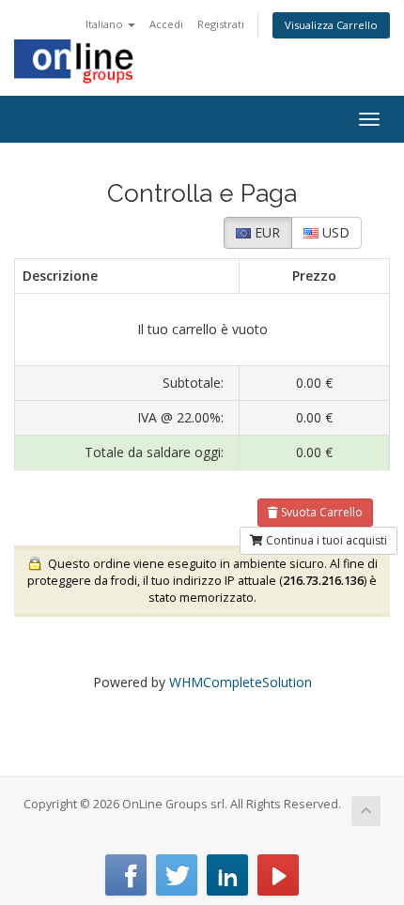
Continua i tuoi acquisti (325, 540)
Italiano (105, 24)
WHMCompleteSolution (240, 682)
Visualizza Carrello (331, 25)
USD (334, 232)
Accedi (166, 24)
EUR (265, 232)
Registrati (220, 24)
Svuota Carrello (320, 512)
